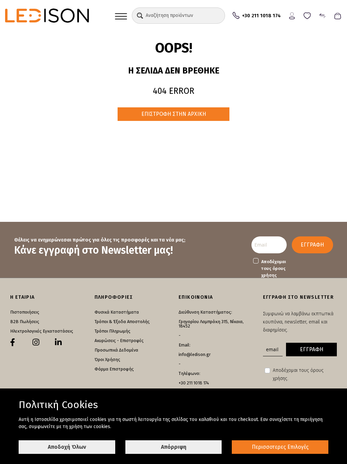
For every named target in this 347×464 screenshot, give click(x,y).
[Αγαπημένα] (307, 15)
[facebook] (12, 342)
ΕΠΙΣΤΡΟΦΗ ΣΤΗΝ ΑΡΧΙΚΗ (173, 114)
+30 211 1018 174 (194, 382)
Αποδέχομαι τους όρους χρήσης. (298, 374)
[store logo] (57, 15)
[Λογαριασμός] (292, 15)
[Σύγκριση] (322, 15)
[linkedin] (58, 342)
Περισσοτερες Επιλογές (280, 447)
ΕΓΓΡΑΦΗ (312, 244)
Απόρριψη (173, 447)
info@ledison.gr (195, 354)
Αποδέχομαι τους (273, 268)
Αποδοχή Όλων (67, 447)
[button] (140, 16)
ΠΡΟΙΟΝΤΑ (121, 15)
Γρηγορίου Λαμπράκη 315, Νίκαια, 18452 (211, 324)
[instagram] (36, 342)
